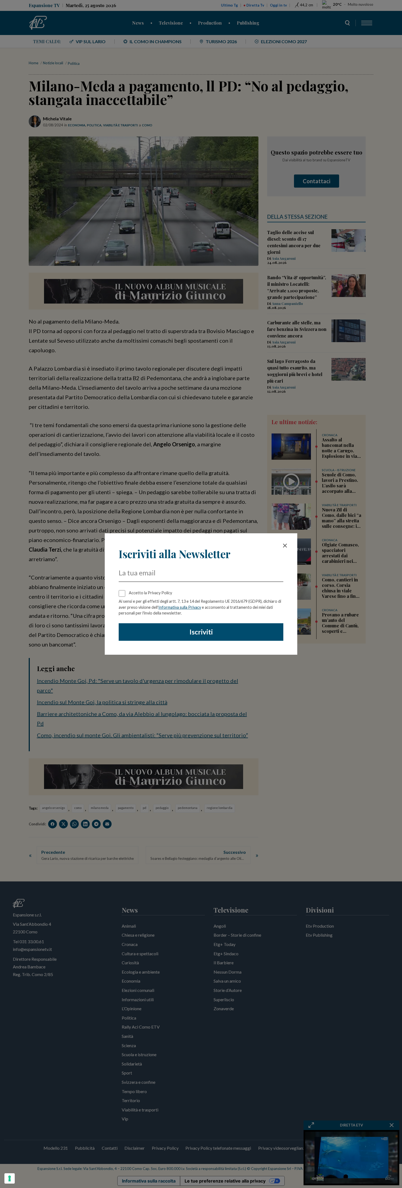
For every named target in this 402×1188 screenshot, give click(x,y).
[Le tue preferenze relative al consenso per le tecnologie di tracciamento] (9, 1178)
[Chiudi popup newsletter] (285, 545)
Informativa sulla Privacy (179, 607)
